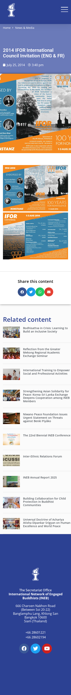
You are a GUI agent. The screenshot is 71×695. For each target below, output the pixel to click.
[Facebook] (24, 648)
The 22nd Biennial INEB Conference (46, 435)
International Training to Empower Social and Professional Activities (46, 371)
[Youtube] (47, 648)
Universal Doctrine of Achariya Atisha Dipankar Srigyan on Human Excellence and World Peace (46, 523)
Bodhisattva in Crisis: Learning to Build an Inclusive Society (45, 329)
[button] (22, 291)
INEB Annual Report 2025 (40, 477)
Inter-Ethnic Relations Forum (42, 456)
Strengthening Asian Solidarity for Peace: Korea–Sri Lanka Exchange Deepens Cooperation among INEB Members (46, 396)
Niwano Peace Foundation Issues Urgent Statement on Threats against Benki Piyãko (45, 417)
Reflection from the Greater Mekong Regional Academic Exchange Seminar (41, 352)
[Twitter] (35, 648)
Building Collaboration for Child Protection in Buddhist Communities (44, 502)
